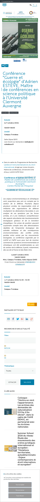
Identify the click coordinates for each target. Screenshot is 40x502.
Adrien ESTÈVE (25, 177)
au (5, 358)
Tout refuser (20, 496)
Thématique (9, 366)
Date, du (7, 348)
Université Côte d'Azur (8, 1)
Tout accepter (20, 484)
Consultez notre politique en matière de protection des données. (17, 478)
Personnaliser (20, 490)
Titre (6, 335)
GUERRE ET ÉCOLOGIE (19, 189)
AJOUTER (33, 304)
